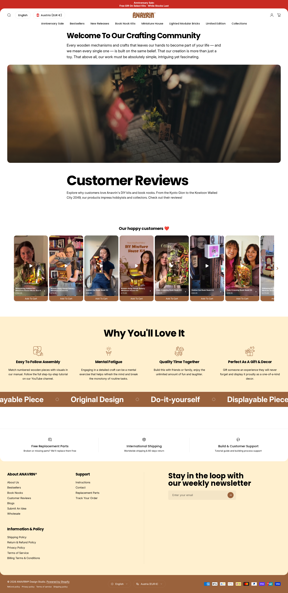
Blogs (10, 503)
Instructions (83, 482)
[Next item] (277, 268)
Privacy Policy (16, 547)
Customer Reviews (19, 498)
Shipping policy (60, 587)
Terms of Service (18, 552)
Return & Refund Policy (21, 542)
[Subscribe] (231, 495)
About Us (13, 482)
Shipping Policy (16, 537)
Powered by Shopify (58, 581)
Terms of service (44, 587)
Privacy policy (28, 587)
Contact (81, 487)
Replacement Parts (87, 492)
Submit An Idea (16, 508)
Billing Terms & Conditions (23, 558)
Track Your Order (87, 498)
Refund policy (13, 587)
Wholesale (13, 513)
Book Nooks (15, 492)
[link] (38, 351)
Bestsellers (14, 487)
